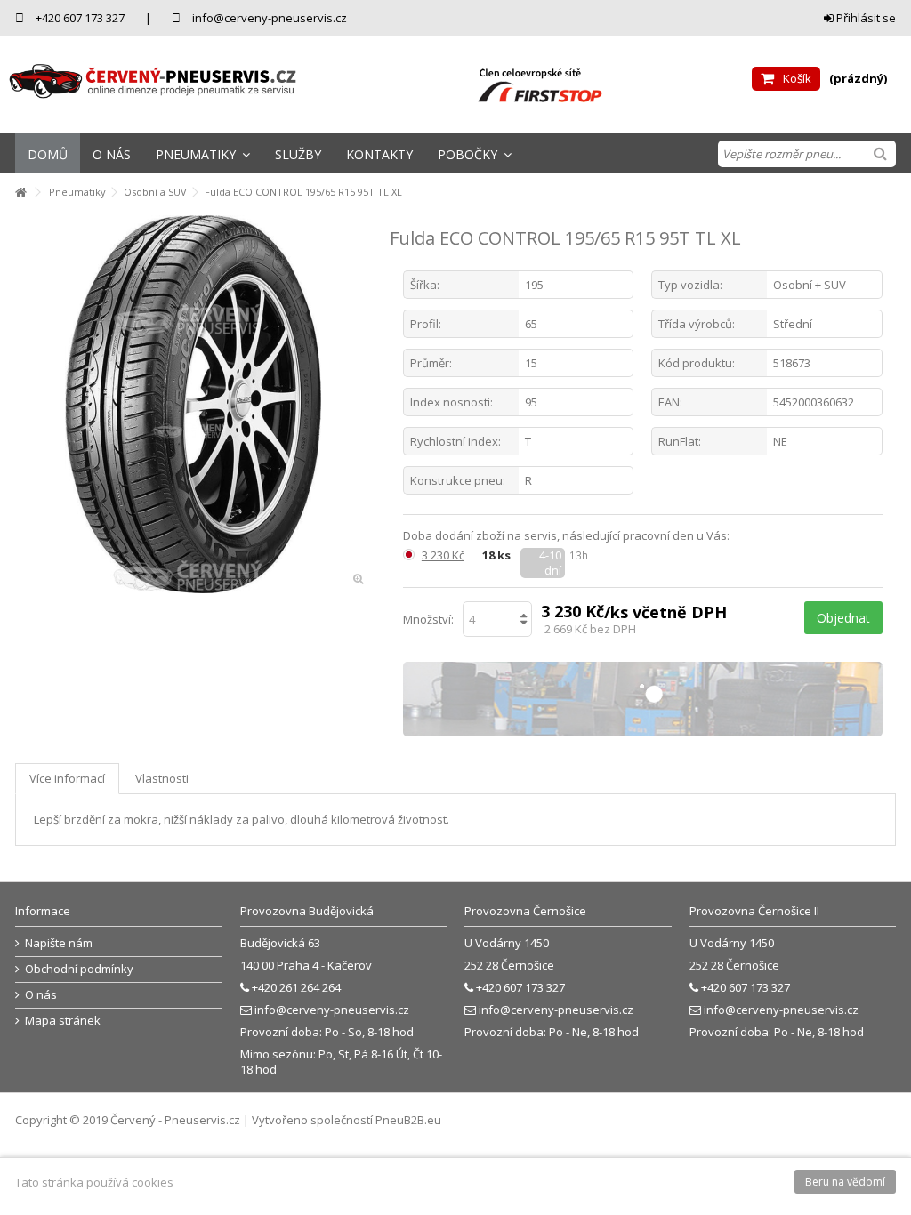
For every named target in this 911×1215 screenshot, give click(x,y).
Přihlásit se (865, 18)
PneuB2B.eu (408, 1120)
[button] (202, 153)
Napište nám (59, 943)
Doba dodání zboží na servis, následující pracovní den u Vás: (567, 535)
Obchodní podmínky (79, 969)
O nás (41, 994)
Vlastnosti (162, 778)
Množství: (428, 619)
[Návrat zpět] (20, 192)
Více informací (67, 778)
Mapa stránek (63, 1020)
